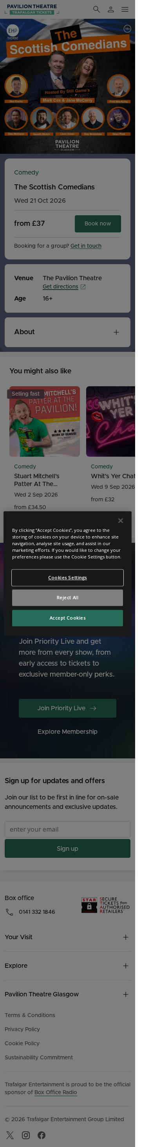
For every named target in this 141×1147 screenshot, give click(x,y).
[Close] (120, 520)
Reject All (68, 597)
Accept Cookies (68, 618)
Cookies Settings (67, 577)
